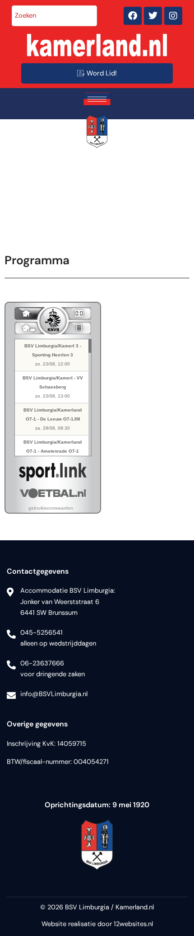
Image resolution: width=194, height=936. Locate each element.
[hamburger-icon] (97, 99)
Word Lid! (102, 73)
